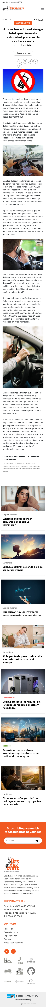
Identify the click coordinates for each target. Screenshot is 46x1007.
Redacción (8, 929)
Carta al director (11, 932)
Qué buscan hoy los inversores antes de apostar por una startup (22, 613)
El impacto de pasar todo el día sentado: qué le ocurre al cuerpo (22, 659)
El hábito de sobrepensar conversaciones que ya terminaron (17, 522)
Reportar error (10, 935)
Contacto (8, 939)
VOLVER (39, 20)
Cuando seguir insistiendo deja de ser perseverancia (23, 568)
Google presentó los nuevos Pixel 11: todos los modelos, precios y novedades (22, 705)
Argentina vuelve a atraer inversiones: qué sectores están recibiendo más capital (21, 753)
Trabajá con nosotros (13, 942)
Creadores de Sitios (30, 1004)
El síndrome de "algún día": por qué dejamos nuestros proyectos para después (22, 801)
